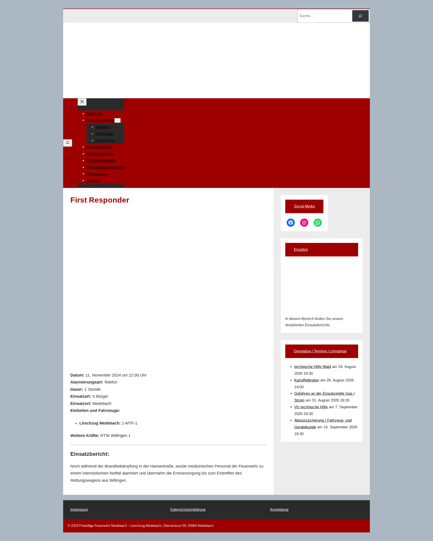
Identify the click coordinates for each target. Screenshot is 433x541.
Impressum (79, 509)
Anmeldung (279, 509)
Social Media (304, 206)
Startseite (95, 114)
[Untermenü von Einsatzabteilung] (117, 120)
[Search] (360, 16)
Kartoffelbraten (306, 380)
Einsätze (301, 249)
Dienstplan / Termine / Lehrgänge (320, 351)
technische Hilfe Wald (312, 367)
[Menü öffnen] (67, 143)
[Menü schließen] (82, 102)
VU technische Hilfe (311, 407)
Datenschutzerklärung (187, 509)
